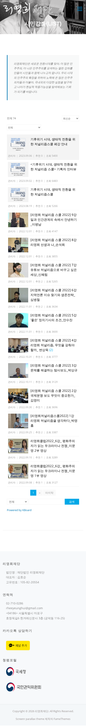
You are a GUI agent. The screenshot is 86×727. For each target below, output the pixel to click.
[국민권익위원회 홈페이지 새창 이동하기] (24, 687)
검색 (72, 502)
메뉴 (78, 9)
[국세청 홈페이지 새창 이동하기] (17, 671)
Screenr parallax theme (30, 719)
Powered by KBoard (19, 510)
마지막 (49, 493)
